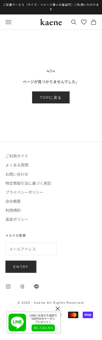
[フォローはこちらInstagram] (8, 286)
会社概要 (13, 201)
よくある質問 (16, 165)
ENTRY (21, 266)
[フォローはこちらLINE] (36, 286)
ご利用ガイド (16, 156)
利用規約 (13, 210)
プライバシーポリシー (24, 192)
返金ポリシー (16, 219)
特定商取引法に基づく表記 (28, 183)
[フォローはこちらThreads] (22, 286)
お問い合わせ (16, 174)
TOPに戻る (51, 97)
